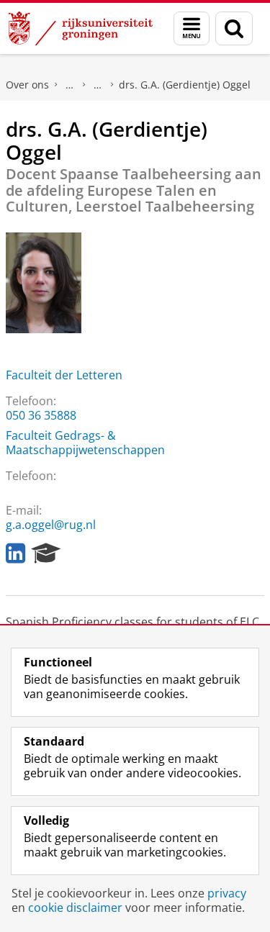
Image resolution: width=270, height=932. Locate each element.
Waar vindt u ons (98, 85)
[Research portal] (46, 553)
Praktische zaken (70, 85)
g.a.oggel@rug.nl (51, 524)
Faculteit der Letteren (64, 375)
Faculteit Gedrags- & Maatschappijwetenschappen (85, 442)
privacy (226, 893)
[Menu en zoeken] (191, 28)
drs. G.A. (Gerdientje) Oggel (185, 84)
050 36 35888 (41, 415)
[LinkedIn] (15, 553)
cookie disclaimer (75, 907)
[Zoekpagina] (234, 28)
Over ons (27, 84)
